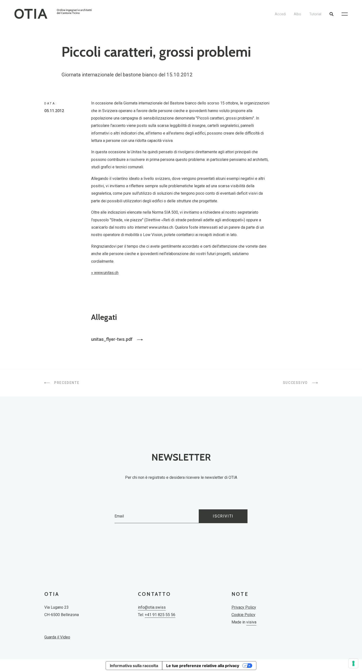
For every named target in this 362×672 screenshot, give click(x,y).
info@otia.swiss (152, 607)
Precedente (66, 383)
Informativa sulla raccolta (134, 665)
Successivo (296, 383)
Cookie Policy (243, 614)
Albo (297, 14)
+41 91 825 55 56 (160, 614)
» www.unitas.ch (104, 272)
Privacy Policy (243, 607)
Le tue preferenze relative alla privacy (202, 665)
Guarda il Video (57, 637)
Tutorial (315, 14)
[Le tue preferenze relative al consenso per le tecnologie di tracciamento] (353, 663)
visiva (251, 622)
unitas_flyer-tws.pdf (112, 339)
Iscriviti (223, 516)
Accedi (280, 14)
